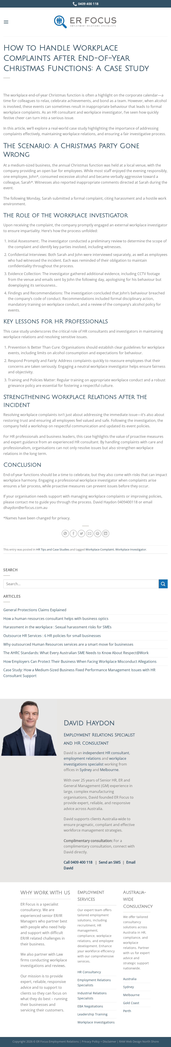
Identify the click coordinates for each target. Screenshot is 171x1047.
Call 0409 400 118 (78, 862)
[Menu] (6, 21)
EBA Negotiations (90, 1006)
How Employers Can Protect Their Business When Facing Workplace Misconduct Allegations (80, 661)
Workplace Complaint (100, 549)
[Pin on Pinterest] (97, 533)
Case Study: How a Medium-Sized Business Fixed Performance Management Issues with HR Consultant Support (79, 672)
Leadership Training (92, 1014)
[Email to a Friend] (89, 533)
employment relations (82, 758)
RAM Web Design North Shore (139, 1041)
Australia (129, 979)
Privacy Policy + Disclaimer (99, 1041)
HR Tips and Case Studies (52, 549)
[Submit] (163, 583)
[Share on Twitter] (81, 533)
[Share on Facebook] (73, 533)
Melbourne (109, 769)
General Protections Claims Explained (34, 609)
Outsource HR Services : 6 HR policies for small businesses (52, 635)
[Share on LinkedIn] (105, 533)
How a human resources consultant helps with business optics (55, 618)
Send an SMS (110, 862)
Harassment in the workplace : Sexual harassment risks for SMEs (57, 627)
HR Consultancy (89, 972)
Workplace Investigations (96, 1022)
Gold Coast (131, 1003)
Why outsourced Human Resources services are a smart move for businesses (68, 644)
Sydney (86, 769)
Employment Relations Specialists (94, 982)
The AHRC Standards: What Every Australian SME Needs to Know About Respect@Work (76, 652)
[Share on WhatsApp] (65, 533)
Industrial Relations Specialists (92, 995)
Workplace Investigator (130, 549)
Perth (127, 1011)
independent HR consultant (106, 752)
